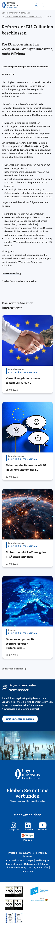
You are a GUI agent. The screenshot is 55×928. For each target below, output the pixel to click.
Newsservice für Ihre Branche (27, 801)
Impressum (27, 871)
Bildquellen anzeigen (12, 668)
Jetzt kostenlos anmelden (20, 719)
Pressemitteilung (11, 273)
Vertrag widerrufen (38, 867)
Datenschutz (31, 864)
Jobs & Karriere (26, 853)
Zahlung (44, 864)
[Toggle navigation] (49, 4)
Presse (12, 853)
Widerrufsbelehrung (16, 867)
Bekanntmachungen (23, 860)
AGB (8, 860)
